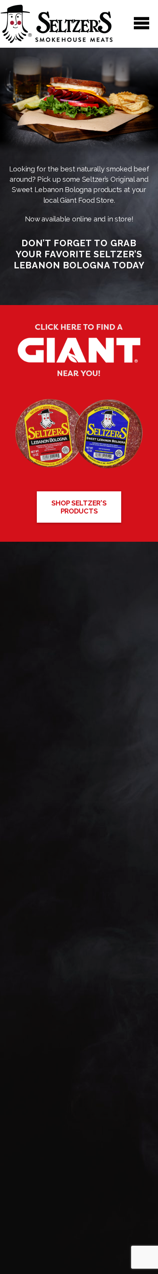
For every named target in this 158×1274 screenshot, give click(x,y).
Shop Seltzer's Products (78, 507)
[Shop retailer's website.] (79, 350)
